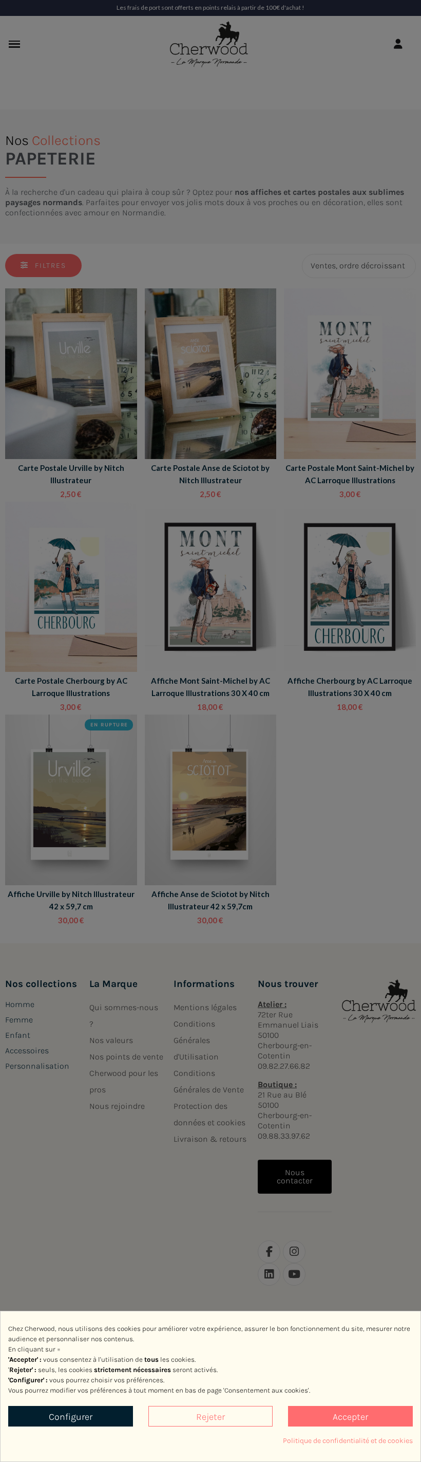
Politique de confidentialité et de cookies (348, 1440)
